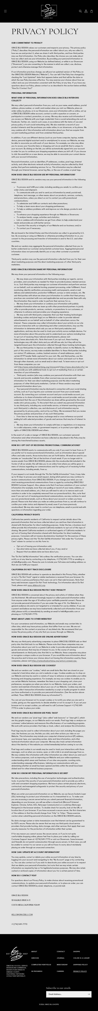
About (34, 951)
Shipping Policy (80, 965)
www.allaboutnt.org (36, 585)
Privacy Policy (80, 971)
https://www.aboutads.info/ (72, 367)
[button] (5, 11)
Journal (61, 958)
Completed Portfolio (41, 965)
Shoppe (76, 951)
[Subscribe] (88, 994)
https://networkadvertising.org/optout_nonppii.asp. (54, 661)
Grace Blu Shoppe (52, 1004)
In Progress (36, 971)
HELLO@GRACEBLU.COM (22, 915)
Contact (61, 951)
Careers (60, 971)
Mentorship (62, 965)
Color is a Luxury (81, 958)
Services (35, 958)
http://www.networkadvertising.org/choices (37, 367)
